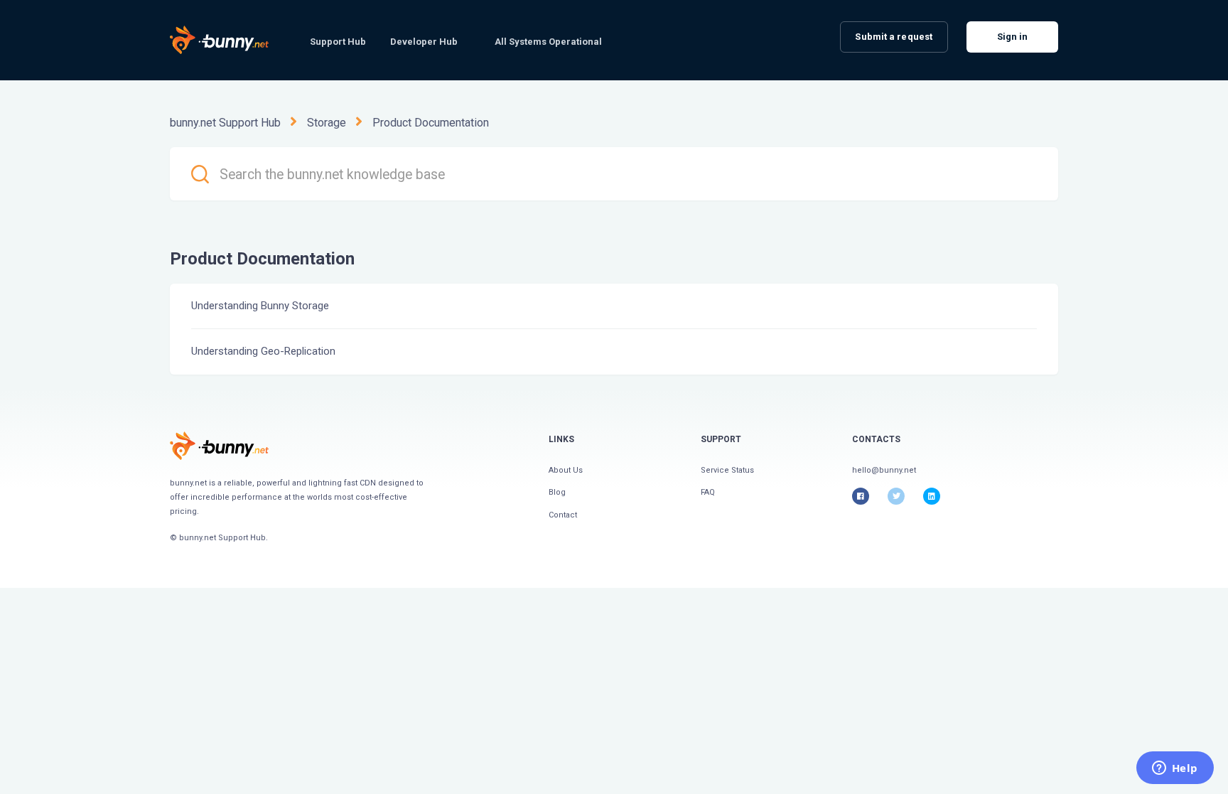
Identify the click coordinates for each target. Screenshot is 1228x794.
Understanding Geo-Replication (263, 351)
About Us (566, 470)
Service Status (727, 470)
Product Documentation (430, 122)
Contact (563, 515)
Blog (557, 492)
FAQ (708, 492)
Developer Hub (424, 41)
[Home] (219, 445)
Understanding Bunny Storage (260, 305)
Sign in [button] (1012, 36)
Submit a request (893, 36)
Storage (326, 122)
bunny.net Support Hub (225, 122)
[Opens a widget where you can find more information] (1175, 769)
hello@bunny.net (884, 470)
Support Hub (338, 41)
